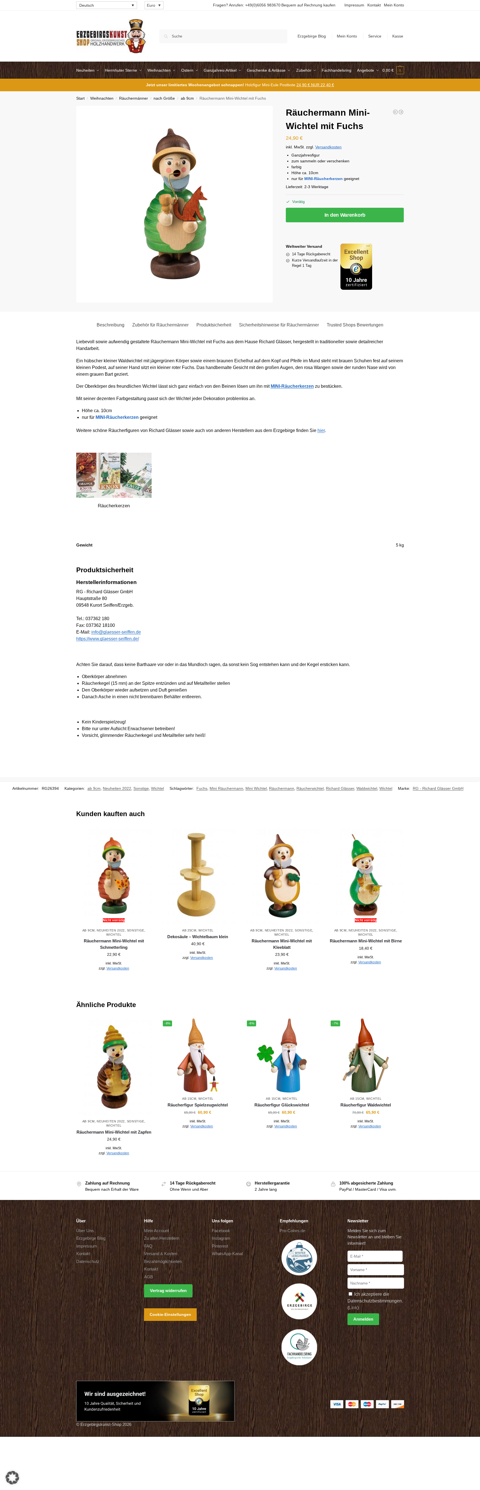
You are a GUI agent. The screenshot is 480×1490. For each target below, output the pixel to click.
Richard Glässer (340, 788)
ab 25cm (189, 930)
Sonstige (141, 788)
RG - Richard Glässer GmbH (438, 788)
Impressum (354, 5)
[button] (393, 70)
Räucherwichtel (310, 788)
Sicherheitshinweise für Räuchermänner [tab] (279, 325)
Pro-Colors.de (292, 1230)
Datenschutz (87, 1261)
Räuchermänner (133, 98)
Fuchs (201, 788)
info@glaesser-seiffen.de (116, 632)
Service (374, 36)
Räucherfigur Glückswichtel (281, 1105)
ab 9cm (187, 98)
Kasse (397, 36)
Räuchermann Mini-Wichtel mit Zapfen (113, 1132)
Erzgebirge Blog (312, 36)
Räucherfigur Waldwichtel (365, 1105)
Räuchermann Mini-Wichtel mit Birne (366, 940)
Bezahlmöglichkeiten (163, 1261)
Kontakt (374, 5)
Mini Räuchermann (226, 788)
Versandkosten (328, 147)
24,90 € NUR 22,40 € (315, 85)
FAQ (148, 1246)
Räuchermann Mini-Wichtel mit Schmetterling (114, 944)
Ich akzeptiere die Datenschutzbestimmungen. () (375, 1301)
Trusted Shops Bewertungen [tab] (355, 325)
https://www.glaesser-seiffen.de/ (107, 638)
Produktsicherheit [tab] (213, 325)
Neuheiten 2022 (117, 788)
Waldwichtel (366, 788)
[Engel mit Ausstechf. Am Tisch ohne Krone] (395, 112)
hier (321, 430)
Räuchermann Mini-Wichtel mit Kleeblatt (282, 944)
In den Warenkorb (344, 215)
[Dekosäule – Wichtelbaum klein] (198, 876)
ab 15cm (189, 1098)
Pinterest (220, 1246)
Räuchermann (281, 788)
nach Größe (164, 98)
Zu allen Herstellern (161, 1238)
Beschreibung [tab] (110, 325)
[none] (106, 5)
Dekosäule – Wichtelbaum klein (197, 936)
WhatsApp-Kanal (227, 1253)
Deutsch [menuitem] (86, 5)
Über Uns (85, 1230)
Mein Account (156, 1230)
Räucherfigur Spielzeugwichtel (198, 1105)
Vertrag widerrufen (168, 1290)
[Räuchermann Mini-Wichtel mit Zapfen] (114, 1067)
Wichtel (157, 788)
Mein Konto (394, 5)
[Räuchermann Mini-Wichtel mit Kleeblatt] (282, 876)
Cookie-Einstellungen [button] (170, 1314)
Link (353, 1307)
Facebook (221, 1230)
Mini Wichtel (256, 788)
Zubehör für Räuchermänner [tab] (160, 325)
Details (113, 980)
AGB (148, 1276)
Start (80, 98)
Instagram (221, 1238)
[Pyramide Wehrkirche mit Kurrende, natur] (401, 112)
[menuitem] (106, 5)
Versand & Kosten (160, 1253)
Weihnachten (101, 98)
